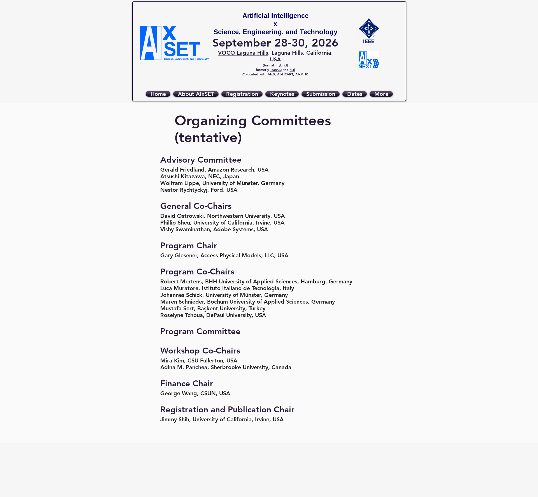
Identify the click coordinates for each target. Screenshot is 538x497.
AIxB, (272, 74)
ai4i (292, 69)
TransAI (276, 69)
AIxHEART (285, 74)
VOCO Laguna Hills (243, 52)
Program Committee (200, 331)
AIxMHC (301, 74)
